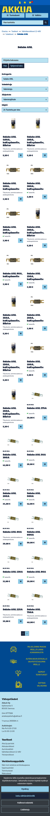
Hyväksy (25, 789)
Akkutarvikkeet (8, 746)
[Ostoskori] (30, 2)
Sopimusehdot (7, 768)
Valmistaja (7, 84)
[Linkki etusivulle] (17, 9)
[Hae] (45, 22)
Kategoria (6, 74)
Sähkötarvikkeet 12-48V (11, 752)
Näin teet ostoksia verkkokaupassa (16, 765)
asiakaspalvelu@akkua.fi (12, 716)
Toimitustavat (7, 770)
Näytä (5, 105)
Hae (5, 65)
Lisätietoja (25, 809)
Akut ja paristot (8, 743)
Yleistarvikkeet (8, 754)
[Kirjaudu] (20, 2)
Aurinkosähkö (7, 749)
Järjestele (6, 94)
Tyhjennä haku (16, 65)
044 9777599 (7, 713)
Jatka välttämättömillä (25, 796)
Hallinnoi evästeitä (25, 802)
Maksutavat (6, 773)
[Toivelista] (25, 2)
